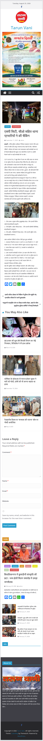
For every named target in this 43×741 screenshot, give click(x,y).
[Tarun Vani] (4, 92)
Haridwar (15, 566)
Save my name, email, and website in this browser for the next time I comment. (18, 517)
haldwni (7, 126)
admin (22, 140)
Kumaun (28, 566)
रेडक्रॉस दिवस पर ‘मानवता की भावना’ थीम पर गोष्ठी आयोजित (21, 421)
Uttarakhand (16, 126)
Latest (35, 566)
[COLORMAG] (21, 668)
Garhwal (7, 566)
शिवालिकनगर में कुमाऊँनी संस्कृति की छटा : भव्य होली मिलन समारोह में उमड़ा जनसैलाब (20, 578)
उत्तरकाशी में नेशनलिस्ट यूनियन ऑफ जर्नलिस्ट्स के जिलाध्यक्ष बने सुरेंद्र (27, 607)
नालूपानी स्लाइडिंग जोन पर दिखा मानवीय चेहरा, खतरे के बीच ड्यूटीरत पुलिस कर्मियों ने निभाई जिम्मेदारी (20, 304)
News (6, 570)
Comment (6, 452)
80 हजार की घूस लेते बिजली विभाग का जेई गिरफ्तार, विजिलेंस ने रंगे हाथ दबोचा (20, 342)
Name (5, 481)
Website (5, 501)
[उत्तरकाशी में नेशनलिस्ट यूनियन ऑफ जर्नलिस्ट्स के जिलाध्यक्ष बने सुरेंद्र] (9, 609)
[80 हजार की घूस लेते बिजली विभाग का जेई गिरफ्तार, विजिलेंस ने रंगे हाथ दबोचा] (21, 318)
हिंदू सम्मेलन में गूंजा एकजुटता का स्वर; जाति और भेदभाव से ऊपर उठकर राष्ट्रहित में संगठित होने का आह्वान (27, 631)
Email (5, 491)
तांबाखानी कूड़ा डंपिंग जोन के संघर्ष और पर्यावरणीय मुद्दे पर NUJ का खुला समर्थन (28, 619)
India (21, 566)
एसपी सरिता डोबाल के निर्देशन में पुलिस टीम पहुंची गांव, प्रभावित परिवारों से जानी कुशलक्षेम (21, 296)
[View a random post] (38, 92)
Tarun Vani (21, 28)
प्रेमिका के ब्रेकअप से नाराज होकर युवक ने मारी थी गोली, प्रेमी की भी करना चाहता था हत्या (20, 381)
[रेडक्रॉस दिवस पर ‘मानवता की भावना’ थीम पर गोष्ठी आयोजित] (21, 397)
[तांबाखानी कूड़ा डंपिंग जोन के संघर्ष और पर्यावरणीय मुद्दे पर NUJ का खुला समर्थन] (9, 620)
